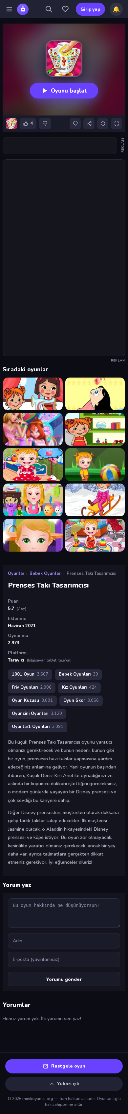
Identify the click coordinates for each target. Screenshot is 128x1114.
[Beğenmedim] (45, 123)
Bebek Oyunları (45, 573)
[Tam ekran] (116, 123)
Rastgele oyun (68, 1066)
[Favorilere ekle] (75, 123)
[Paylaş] (89, 123)
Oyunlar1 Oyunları (37, 727)
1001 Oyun (30, 674)
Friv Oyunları (32, 687)
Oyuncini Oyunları (37, 713)
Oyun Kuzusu (32, 700)
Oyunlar (16, 573)
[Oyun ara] (49, 9)
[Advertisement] (60, 145)
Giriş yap (90, 9)
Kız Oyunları (79, 687)
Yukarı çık (68, 1084)
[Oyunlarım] (65, 9)
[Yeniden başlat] (102, 123)
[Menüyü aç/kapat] (9, 9)
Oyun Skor (81, 700)
